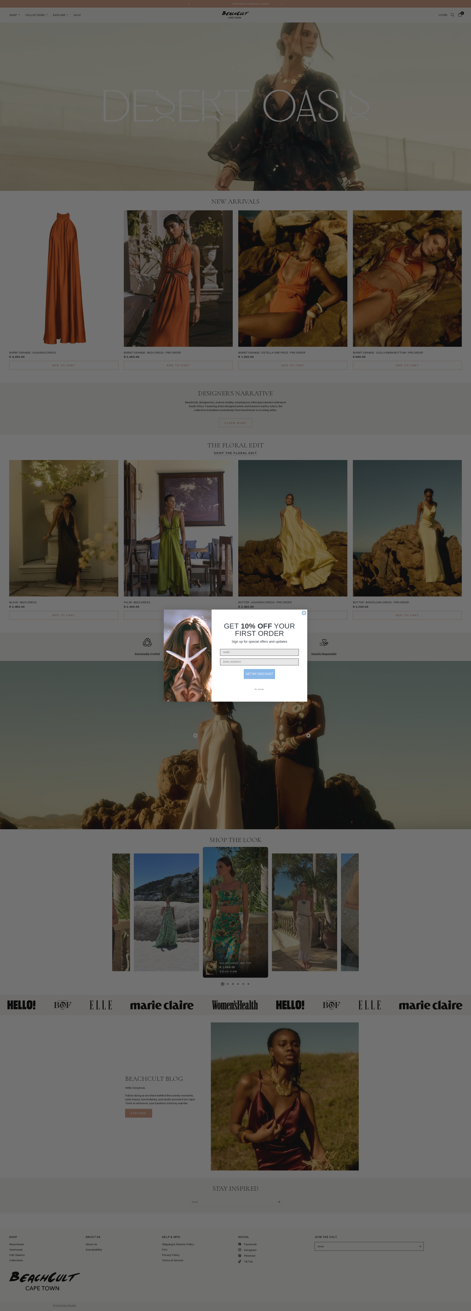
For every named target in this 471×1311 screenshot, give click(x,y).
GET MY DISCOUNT (259, 673)
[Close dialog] (304, 613)
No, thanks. (259, 689)
